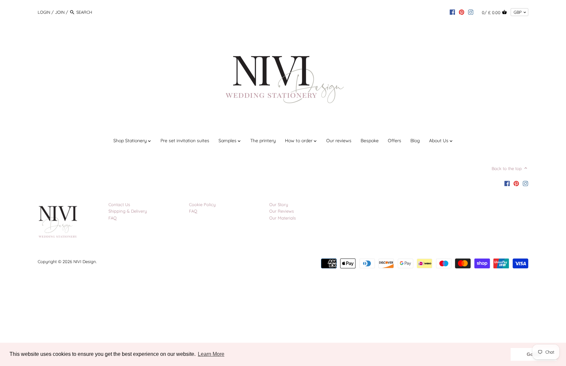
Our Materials (282, 218)
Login (44, 12)
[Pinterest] (461, 12)
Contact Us (119, 204)
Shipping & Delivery (127, 211)
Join (60, 12)
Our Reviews (281, 211)
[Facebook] (452, 12)
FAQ (112, 218)
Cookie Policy (202, 204)
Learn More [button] (211, 354)
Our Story (278, 204)
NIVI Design (84, 261)
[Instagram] (470, 12)
